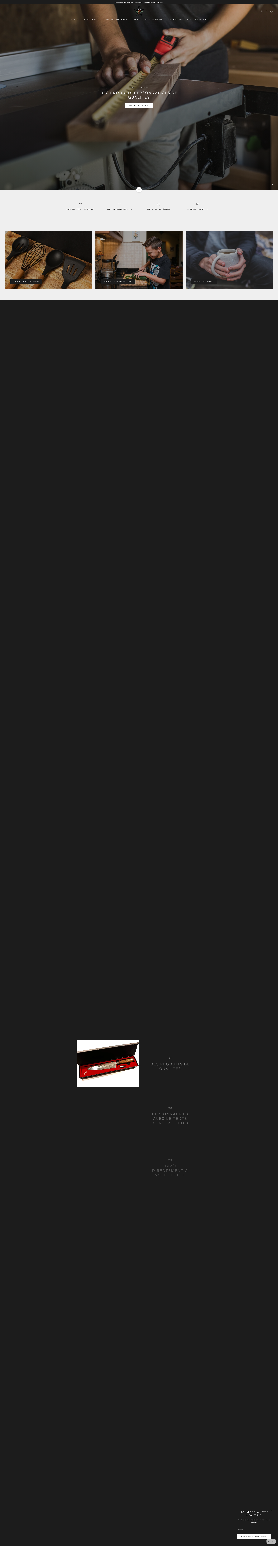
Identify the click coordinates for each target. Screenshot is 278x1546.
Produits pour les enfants (117, 281)
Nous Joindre (201, 19)
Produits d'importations (179, 19)
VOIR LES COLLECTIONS (139, 105)
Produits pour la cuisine (26, 281)
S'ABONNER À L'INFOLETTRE (253, 1536)
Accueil (74, 19)
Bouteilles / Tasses (204, 281)
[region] (139, 97)
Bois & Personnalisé (92, 19)
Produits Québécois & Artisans (148, 19)
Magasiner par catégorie (118, 19)
